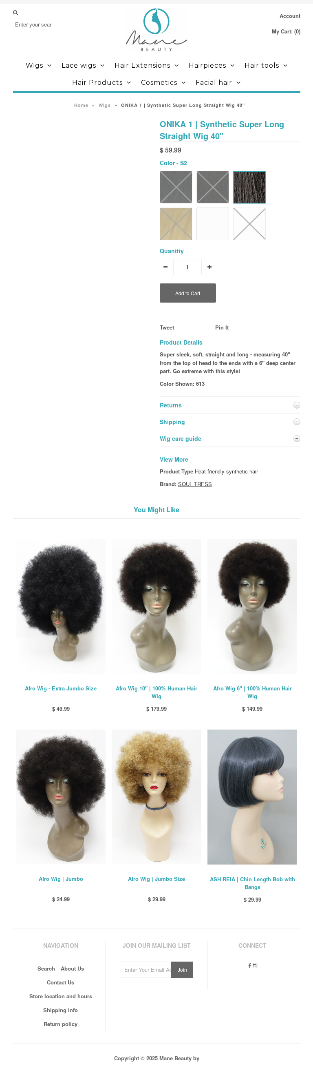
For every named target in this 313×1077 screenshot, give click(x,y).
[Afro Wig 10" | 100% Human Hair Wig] (156, 679)
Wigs (34, 65)
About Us (72, 968)
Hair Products (97, 82)
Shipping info (60, 1010)
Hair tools (262, 65)
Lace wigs (79, 65)
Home (81, 105)
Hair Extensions (142, 65)
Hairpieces (207, 65)
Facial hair (214, 82)
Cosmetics (159, 82)
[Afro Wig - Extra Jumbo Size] (61, 679)
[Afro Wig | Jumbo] (61, 870)
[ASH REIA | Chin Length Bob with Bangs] (252, 870)
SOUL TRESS (195, 484)
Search (46, 968)
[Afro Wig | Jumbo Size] (156, 870)
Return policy (60, 1024)
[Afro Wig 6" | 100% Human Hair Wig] (252, 679)
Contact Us (60, 982)
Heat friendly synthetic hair (226, 471)
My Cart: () (286, 31)
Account (290, 16)
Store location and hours (60, 996)
